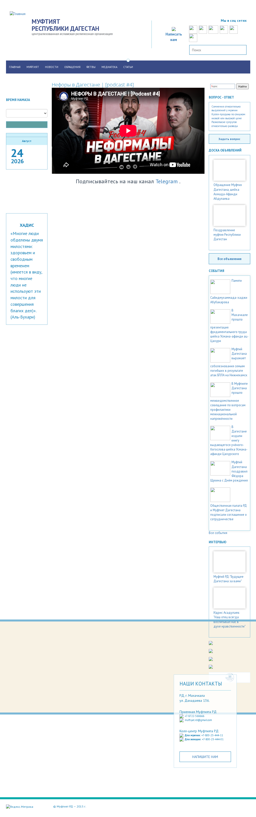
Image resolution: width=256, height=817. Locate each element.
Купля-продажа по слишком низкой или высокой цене (228, 116)
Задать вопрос (229, 139)
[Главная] (19, 13)
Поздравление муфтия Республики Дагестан (227, 234)
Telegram (167, 181)
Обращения (72, 67)
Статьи (128, 67)
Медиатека (109, 67)
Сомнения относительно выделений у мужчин (226, 108)
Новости (51, 67)
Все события (218, 533)
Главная (14, 67)
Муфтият (32, 67)
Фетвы (91, 67)
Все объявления (230, 259)
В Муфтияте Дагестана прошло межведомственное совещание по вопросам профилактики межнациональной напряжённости (229, 401)
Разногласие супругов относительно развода (225, 124)
